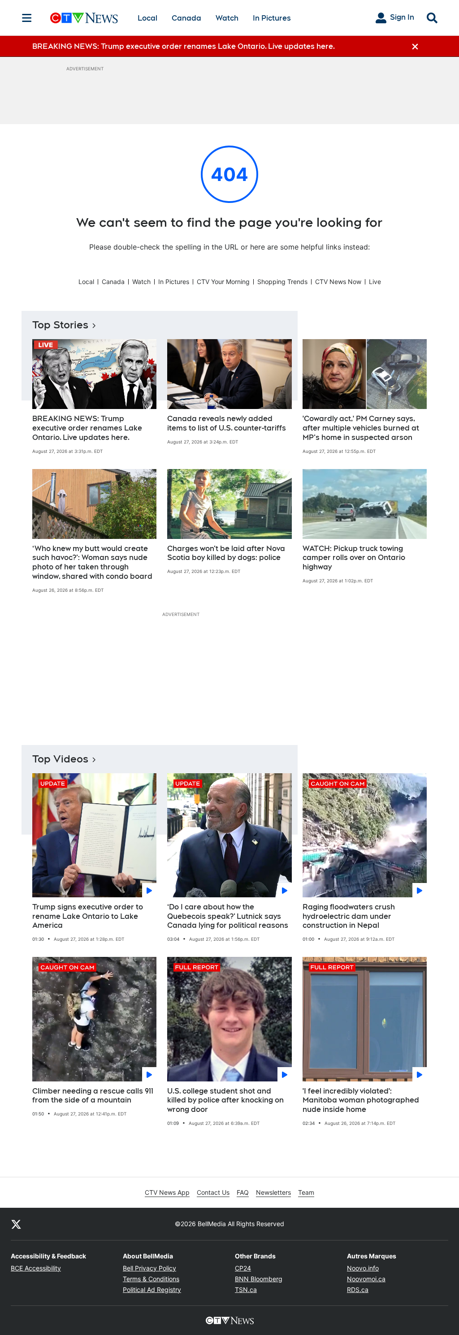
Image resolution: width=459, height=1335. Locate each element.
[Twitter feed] (16, 1224)
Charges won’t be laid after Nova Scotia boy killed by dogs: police (226, 553)
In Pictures (272, 18)
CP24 (243, 1268)
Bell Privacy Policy (149, 1268)
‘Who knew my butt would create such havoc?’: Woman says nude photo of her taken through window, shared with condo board (92, 562)
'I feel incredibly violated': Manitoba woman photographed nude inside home (361, 1100)
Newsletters (273, 1192)
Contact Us (213, 1192)
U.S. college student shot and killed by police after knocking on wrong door (225, 1100)
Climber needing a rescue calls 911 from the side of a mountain (92, 1096)
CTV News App (167, 1192)
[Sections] (27, 18)
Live (375, 281)
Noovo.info (363, 1268)
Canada (186, 18)
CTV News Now (338, 281)
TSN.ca (246, 1289)
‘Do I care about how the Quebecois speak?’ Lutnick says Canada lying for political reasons (227, 916)
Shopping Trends (282, 281)
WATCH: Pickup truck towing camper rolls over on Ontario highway (354, 558)
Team (306, 1192)
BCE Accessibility (36, 1268)
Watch (227, 18)
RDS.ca (357, 1289)
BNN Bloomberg (258, 1279)
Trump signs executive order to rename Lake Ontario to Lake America (87, 916)
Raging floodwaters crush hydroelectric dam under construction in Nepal (349, 916)
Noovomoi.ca (366, 1279)
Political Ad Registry (152, 1289)
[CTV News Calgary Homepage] (84, 18)
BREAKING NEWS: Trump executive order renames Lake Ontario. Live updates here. (87, 428)
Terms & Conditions (151, 1279)
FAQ (243, 1192)
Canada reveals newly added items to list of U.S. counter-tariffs (226, 423)
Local (147, 18)
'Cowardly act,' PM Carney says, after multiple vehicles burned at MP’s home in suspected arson (361, 428)
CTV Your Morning (223, 281)
